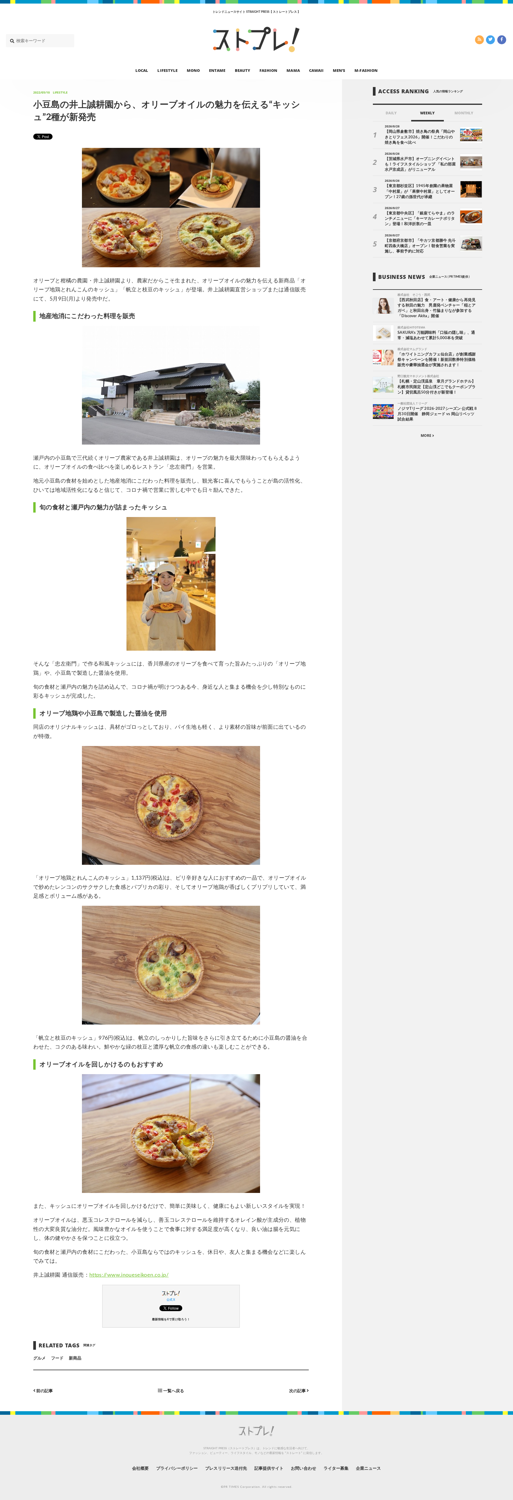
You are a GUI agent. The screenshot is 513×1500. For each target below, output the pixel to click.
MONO (193, 70)
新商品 (75, 1358)
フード (57, 1358)
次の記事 (298, 1391)
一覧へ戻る (173, 1391)
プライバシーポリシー (177, 1468)
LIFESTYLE (167, 70)
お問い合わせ (303, 1468)
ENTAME (217, 70)
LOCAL (141, 70)
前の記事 (44, 1391)
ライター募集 (336, 1468)
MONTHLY (464, 113)
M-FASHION (365, 70)
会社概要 (140, 1468)
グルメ (39, 1358)
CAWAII (316, 70)
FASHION (268, 70)
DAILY (391, 113)
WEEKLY (427, 113)
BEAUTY (242, 70)
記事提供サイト (269, 1468)
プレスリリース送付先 (226, 1468)
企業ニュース (368, 1468)
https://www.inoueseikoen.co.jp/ (129, 1275)
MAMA (293, 70)
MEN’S (339, 70)
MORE (426, 435)
